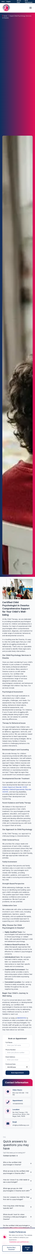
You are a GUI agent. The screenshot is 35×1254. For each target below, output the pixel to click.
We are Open (19, 1)
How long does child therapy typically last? (13, 1207)
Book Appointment (28, 1)
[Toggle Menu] (30, 8)
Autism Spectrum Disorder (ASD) (14, 787)
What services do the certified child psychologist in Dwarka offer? (16, 1172)
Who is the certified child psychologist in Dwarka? (12, 1163)
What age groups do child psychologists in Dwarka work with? (16, 1189)
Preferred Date (11, 1064)
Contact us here (9, 1156)
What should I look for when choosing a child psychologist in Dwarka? (15, 1216)
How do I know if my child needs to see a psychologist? (16, 1181)
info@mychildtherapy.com (21, 1125)
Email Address (10, 1057)
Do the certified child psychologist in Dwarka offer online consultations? (16, 1227)
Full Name (9, 1042)
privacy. (21, 1235)
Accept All (27, 1248)
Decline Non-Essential (11, 1248)
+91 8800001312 (18, 1103)
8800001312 (21, 1018)
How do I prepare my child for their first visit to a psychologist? (16, 1198)
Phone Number (11, 1049)
